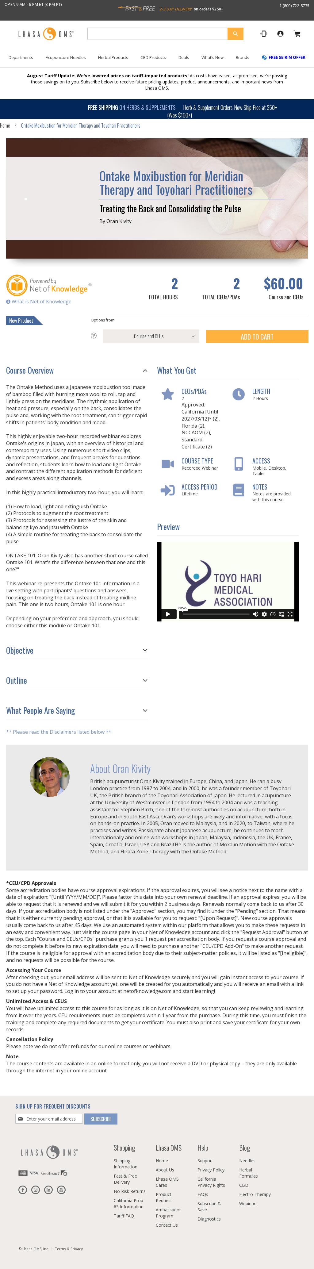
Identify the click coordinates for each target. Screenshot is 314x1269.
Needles (247, 1160)
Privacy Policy (210, 1170)
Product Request (164, 1197)
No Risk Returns (130, 1191)
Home (5, 125)
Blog (244, 1147)
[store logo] (46, 34)
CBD (243, 1185)
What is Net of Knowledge (40, 301)
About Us (165, 1170)
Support (205, 1160)
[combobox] (165, 34)
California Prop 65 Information (129, 1203)
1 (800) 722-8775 (294, 5)
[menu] (157, 59)
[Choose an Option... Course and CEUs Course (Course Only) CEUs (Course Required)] (145, 336)
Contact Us (167, 1225)
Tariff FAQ (124, 1216)
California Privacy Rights (211, 1182)
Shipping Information (125, 1164)
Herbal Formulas (248, 1173)
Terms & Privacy (69, 1249)
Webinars (248, 1203)
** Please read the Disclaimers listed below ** (58, 732)
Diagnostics (209, 1219)
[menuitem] (20, 57)
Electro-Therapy (255, 1194)
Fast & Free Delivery (125, 1179)
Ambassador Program (168, 1213)
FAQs (202, 1194)
